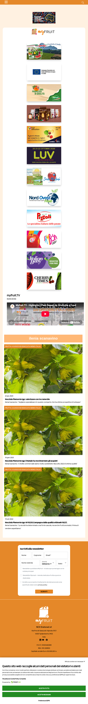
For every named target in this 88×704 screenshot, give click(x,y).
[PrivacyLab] (15, 682)
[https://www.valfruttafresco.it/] (44, 94)
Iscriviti (44, 591)
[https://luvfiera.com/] (44, 157)
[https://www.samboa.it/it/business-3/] (44, 241)
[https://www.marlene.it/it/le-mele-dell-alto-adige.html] (44, 178)
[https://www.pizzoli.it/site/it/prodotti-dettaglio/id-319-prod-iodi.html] (44, 220)
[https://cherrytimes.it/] (44, 282)
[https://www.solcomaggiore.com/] (44, 73)
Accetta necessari (44, 694)
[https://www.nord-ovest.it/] (44, 199)
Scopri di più (11, 299)
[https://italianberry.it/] (44, 262)
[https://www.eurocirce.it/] (44, 52)
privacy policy (42, 585)
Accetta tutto (44, 688)
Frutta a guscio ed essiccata (17, 346)
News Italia (35, 346)
